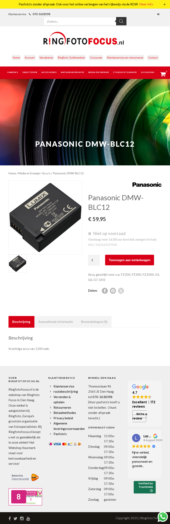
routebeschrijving (65, 391)
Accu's (46, 173)
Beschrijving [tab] (21, 322)
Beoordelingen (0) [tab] (94, 322)
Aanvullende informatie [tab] (55, 322)
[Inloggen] (158, 14)
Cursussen (96, 57)
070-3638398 (41, 14)
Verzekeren (46, 57)
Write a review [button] (139, 416)
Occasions (147, 72)
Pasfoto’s (60, 434)
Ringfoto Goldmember (71, 57)
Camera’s (12, 72)
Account (30, 57)
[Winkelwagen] (165, 75)
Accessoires (49, 72)
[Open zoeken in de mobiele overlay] (85, 17)
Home (16, 57)
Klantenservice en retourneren (125, 57)
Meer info (146, 4)
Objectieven (29, 72)
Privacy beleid (63, 418)
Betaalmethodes (64, 413)
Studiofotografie (125, 72)
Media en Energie (98, 72)
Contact (153, 57)
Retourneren (62, 407)
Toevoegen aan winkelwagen (129, 260)
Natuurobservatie (72, 72)
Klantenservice (63, 386)
